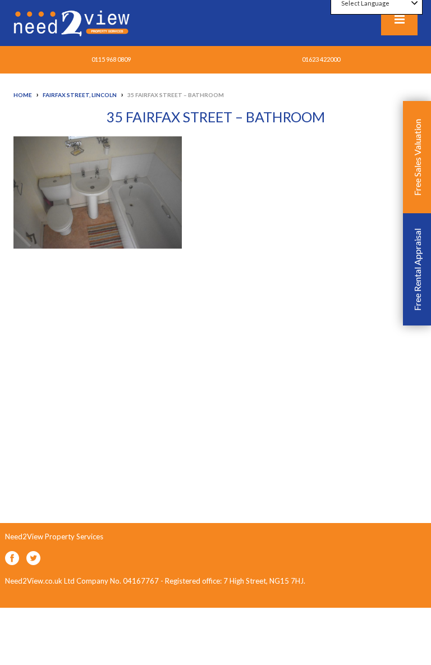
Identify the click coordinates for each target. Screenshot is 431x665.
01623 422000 (321, 59)
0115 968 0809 (111, 59)
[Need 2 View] (72, 22)
